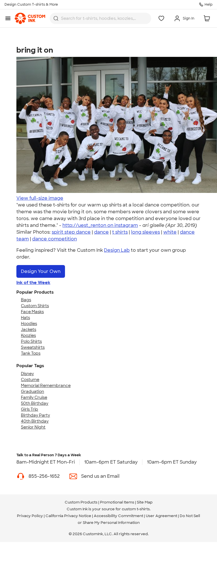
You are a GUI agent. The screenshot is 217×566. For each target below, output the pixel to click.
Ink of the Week (33, 282)
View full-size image (39, 198)
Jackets (28, 329)
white (170, 232)
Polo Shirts (31, 341)
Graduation (32, 391)
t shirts (120, 232)
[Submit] (56, 18)
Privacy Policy (30, 515)
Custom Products (81, 502)
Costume (30, 379)
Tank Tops (30, 353)
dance (101, 232)
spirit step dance (71, 232)
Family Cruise (34, 397)
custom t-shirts (136, 509)
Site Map (145, 502)
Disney (27, 373)
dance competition (54, 239)
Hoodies (29, 323)
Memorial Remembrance (46, 385)
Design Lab (117, 250)
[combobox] (100, 18)
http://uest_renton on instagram (100, 225)
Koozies (28, 335)
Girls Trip (29, 409)
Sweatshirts (33, 347)
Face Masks (32, 311)
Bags (26, 299)
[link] (30, 18)
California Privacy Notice (68, 515)
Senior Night (33, 427)
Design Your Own (40, 271)
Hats (25, 317)
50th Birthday (34, 403)
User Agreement (161, 515)
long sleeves (145, 232)
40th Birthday (35, 421)
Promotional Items (117, 502)
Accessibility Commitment (118, 515)
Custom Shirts (35, 305)
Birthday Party (35, 415)
